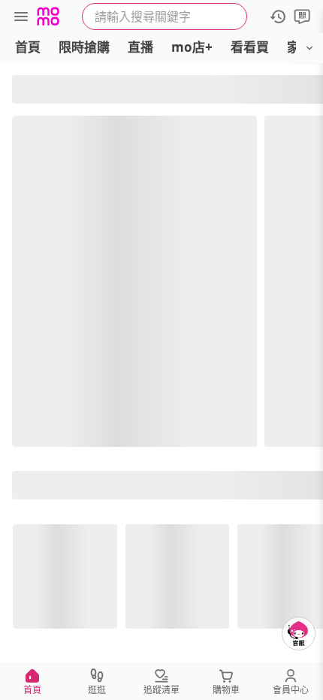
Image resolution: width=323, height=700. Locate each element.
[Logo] (48, 17)
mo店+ (192, 47)
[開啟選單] (309, 48)
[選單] (21, 17)
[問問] (302, 17)
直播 (140, 47)
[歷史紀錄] (278, 17)
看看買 (250, 47)
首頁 (28, 47)
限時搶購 (84, 47)
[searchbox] (164, 16)
